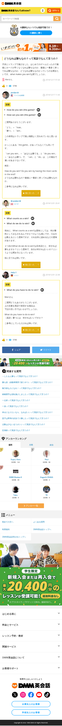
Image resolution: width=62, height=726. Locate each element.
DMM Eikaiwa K (15, 477)
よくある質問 (39, 522)
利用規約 (6, 529)
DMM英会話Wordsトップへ (14, 537)
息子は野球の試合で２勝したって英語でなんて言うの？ (25, 418)
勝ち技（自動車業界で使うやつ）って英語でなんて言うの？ (27, 382)
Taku (15, 495)
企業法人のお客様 (31, 704)
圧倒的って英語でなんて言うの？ (16, 430)
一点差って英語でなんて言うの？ (16, 400)
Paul (46, 459)
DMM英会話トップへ (42, 529)
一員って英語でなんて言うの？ (15, 406)
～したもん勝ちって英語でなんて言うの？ (20, 376)
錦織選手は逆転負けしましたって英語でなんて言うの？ (25, 394)
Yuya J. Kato (15, 459)
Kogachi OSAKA (46, 477)
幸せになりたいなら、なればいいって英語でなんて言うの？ (27, 412)
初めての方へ (7, 522)
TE (47, 495)
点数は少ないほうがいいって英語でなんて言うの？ (23, 424)
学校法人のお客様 (31, 712)
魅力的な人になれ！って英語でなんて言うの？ (22, 388)
